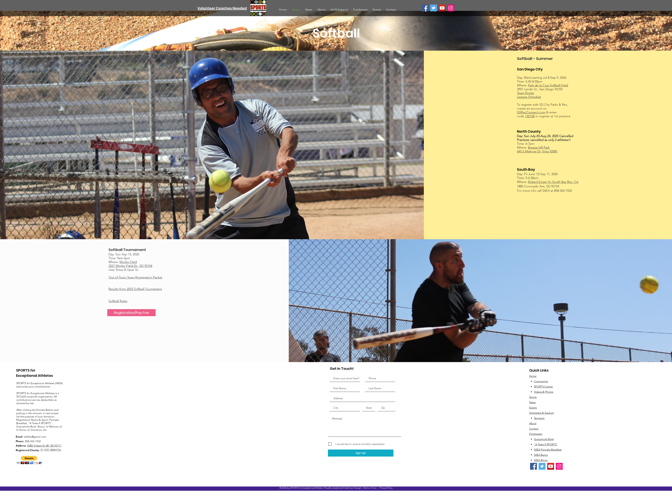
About (532, 423)
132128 (529, 116)
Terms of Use (369, 488)
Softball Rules (117, 301)
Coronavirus (541, 381)
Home (532, 376)
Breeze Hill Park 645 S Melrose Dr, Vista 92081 (537, 149)
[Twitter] (433, 8)
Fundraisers (535, 434)
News (532, 402)
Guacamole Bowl (544, 439)
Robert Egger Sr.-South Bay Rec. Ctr (553, 182)
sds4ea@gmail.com (35, 436)
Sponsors (539, 418)
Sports (533, 397)
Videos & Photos (543, 391)
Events (533, 407)
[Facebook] (425, 8)
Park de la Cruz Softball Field (548, 85)
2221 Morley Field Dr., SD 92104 (130, 266)
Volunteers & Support (541, 412)
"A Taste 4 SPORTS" (546, 444)
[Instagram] (450, 8)
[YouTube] (442, 8)
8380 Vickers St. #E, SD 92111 (44, 445)
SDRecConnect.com (531, 112)
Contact (533, 428)
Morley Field (128, 262)
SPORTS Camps (543, 386)
